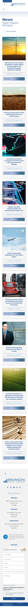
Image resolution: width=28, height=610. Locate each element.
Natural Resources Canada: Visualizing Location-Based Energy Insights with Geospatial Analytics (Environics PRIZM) (14, 66)
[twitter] (11, 487)
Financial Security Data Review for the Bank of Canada (14, 349)
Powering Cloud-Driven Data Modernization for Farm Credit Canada (14, 114)
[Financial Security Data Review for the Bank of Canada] (14, 322)
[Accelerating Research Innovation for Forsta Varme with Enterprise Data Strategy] (14, 134)
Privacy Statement (14, 493)
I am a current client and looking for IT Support (14, 593)
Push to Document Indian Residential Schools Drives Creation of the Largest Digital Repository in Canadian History (14, 445)
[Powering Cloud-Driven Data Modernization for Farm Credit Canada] (14, 88)
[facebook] (8, 487)
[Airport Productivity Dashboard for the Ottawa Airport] (14, 228)
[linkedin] (14, 487)
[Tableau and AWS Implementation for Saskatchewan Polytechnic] (14, 182)
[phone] (20, 487)
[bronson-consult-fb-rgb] (18, 3)
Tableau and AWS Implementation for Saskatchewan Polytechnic (14, 208)
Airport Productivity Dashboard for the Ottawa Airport (14, 255)
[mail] (17, 487)
